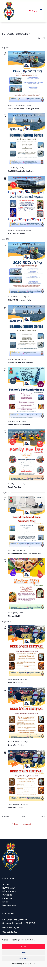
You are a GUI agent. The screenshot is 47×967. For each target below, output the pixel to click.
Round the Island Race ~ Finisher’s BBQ (24, 553)
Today (23, 816)
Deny (24, 952)
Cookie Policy (16, 964)
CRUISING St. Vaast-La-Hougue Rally (23, 108)
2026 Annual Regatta (16, 233)
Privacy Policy (29, 964)
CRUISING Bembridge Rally (19, 300)
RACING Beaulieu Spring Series (21, 171)
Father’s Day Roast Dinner (19, 424)
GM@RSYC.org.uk (10, 927)
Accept (23, 946)
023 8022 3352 (9, 932)
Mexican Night (14, 616)
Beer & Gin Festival (16, 682)
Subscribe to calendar (22, 824)
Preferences (23, 958)
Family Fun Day (14, 487)
